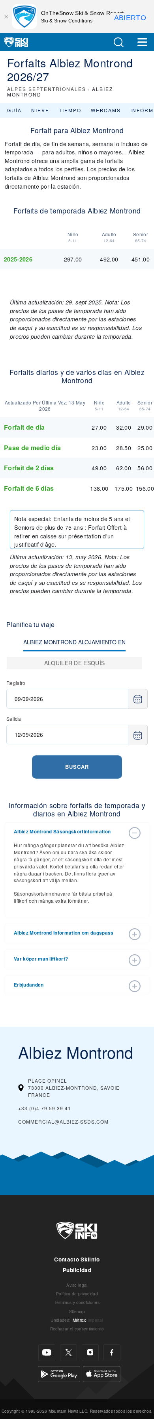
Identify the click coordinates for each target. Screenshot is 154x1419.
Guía (14, 110)
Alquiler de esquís (74, 663)
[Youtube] (46, 1352)
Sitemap (77, 1311)
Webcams (106, 110)
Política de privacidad (77, 1294)
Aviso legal (77, 1285)
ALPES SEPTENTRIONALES (46, 88)
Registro (16, 682)
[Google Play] (59, 1373)
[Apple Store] (101, 1373)
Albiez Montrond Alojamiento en (74, 642)
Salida (13, 718)
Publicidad (77, 1270)
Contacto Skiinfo (77, 1259)
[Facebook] (111, 1352)
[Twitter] (68, 1352)
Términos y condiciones (77, 1302)
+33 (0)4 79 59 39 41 (44, 1108)
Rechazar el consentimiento (77, 1329)
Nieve (40, 110)
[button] (118, 42)
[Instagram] (90, 1352)
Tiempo (70, 110)
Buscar (77, 766)
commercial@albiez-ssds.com (63, 1121)
